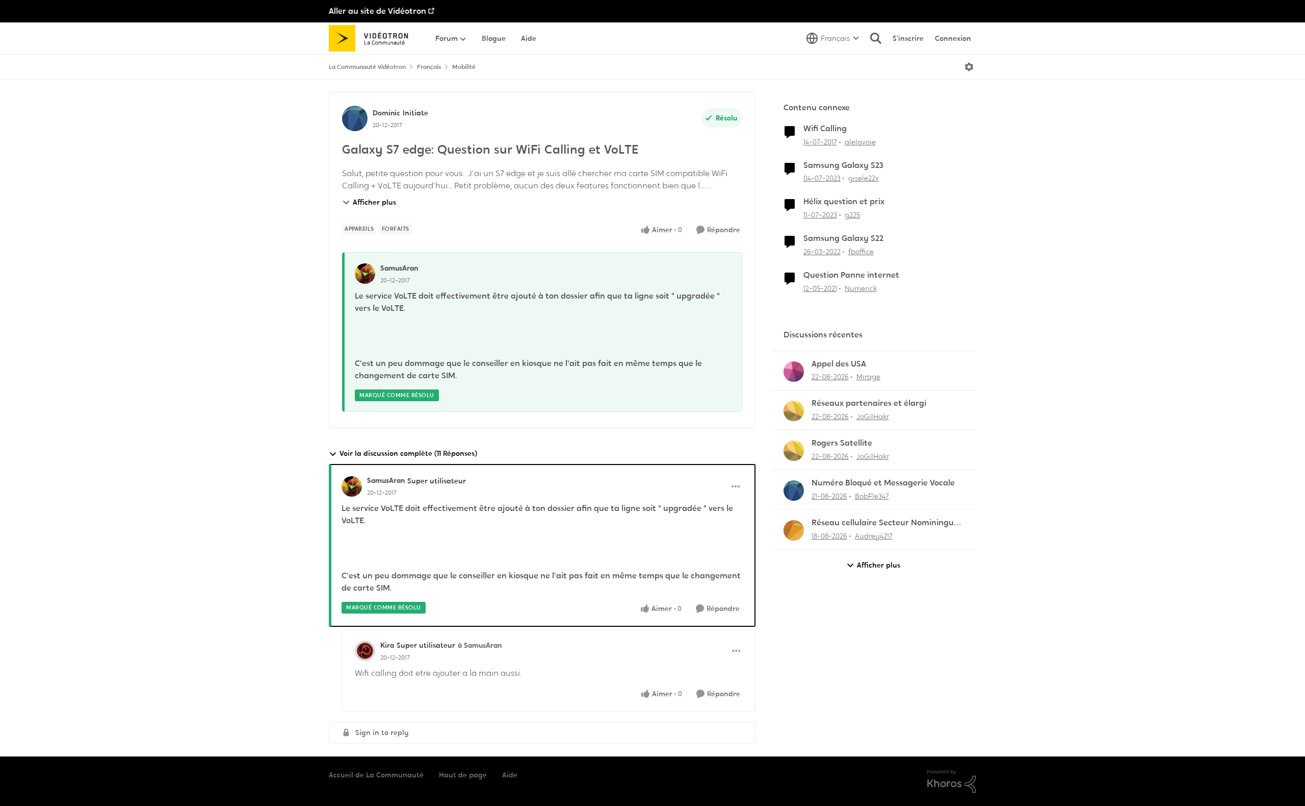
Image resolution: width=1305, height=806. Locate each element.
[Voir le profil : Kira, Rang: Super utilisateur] (365, 651)
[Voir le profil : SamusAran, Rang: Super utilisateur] (352, 486)
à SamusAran (480, 645)
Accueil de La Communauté (376, 774)
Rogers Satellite (842, 443)
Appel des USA (839, 364)
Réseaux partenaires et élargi (869, 403)
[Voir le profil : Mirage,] (794, 371)
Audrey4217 (874, 536)
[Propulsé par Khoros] (951, 781)
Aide (509, 774)
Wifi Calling (825, 129)
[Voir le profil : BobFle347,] (794, 490)
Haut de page (463, 774)
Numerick (861, 288)
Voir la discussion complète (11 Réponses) (408, 453)
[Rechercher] (876, 38)
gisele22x (863, 178)
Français (429, 67)
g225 (852, 214)
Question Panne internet (851, 275)
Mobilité (464, 67)
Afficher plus (374, 202)
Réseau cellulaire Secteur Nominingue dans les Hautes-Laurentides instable (885, 523)
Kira (387, 645)
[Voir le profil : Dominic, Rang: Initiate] (355, 118)
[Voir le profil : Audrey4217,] (794, 530)
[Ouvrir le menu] (969, 67)
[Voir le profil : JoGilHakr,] (794, 411)
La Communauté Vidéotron (367, 67)
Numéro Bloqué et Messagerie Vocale (883, 483)
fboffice (861, 251)
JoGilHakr (872, 416)
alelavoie (860, 141)
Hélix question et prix (843, 202)
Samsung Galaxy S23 (843, 165)
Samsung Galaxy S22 (843, 238)
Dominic (386, 112)
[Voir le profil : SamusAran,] (365, 273)
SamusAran (399, 268)
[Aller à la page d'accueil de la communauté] (372, 38)
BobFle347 (872, 496)
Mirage (868, 376)
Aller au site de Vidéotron (377, 11)
